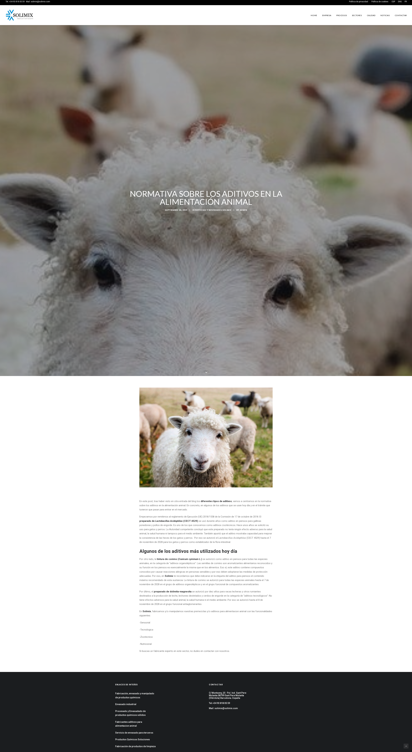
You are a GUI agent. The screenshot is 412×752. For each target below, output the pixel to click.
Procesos (341, 15)
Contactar (401, 15)
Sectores (357, 15)
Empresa (326, 15)
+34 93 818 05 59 (17, 1)
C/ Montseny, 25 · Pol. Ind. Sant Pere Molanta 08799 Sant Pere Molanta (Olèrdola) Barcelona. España (227, 695)
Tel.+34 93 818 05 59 (219, 703)
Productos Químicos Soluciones (132, 739)
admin (243, 210)
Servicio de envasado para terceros (134, 732)
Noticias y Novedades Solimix (213, 210)
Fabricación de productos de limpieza (135, 746)
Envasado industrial (125, 704)
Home (314, 15)
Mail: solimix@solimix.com (223, 708)
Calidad (371, 15)
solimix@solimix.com (40, 1)
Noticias (385, 15)
